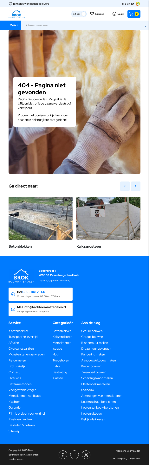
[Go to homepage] (17, 14)
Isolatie (57, 349)
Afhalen (14, 343)
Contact (14, 372)
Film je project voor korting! (27, 413)
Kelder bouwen (91, 366)
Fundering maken (93, 354)
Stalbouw (87, 390)
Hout (56, 354)
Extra (56, 366)
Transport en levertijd (23, 337)
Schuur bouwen (92, 331)
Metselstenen (62, 343)
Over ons (15, 378)
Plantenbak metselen (95, 384)
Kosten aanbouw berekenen (100, 407)
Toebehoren (61, 360)
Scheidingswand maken (97, 378)
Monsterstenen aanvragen (27, 354)
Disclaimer (135, 458)
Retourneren (17, 360)
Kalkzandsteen (62, 337)
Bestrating (60, 372)
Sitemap (14, 431)
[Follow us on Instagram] (74, 454)
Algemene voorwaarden (128, 450)
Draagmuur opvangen (96, 349)
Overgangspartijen (21, 349)
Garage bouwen (92, 337)
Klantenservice (19, 331)
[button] (41, 294)
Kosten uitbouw (91, 413)
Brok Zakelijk (17, 366)
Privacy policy (120, 458)
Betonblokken (62, 331)
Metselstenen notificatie (25, 396)
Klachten (15, 402)
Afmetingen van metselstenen (101, 396)
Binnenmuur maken (94, 343)
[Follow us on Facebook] (63, 454)
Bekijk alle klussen (93, 419)
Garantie (15, 407)
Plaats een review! (20, 419)
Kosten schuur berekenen (98, 402)
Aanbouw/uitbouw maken (98, 360)
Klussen (58, 378)
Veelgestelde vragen (22, 390)
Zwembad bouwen (93, 372)
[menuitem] (27, 331)
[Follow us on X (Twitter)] (86, 454)
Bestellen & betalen (22, 425)
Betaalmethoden (20, 384)
